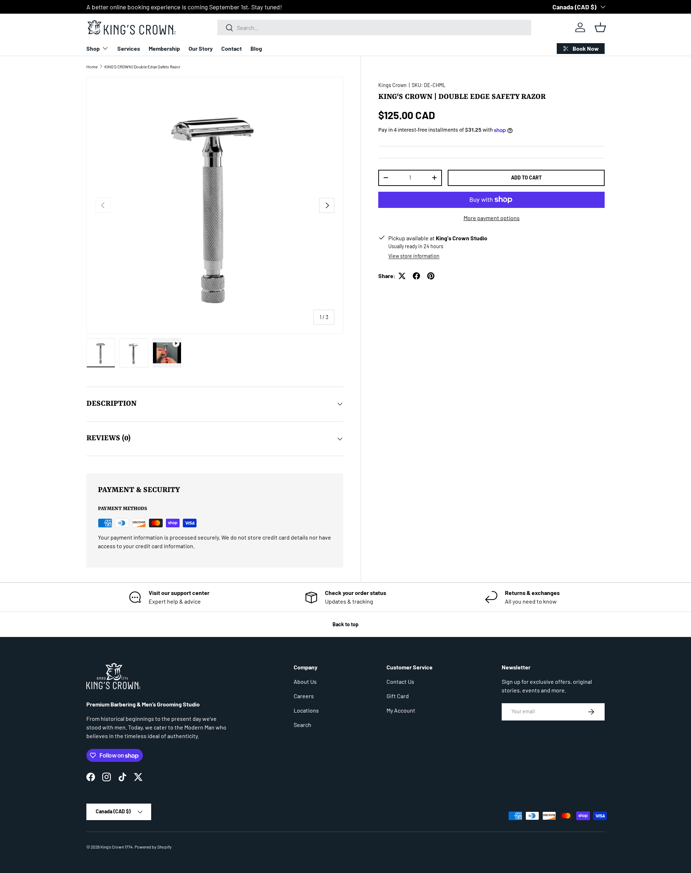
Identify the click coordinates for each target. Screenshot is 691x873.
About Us (305, 681)
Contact (231, 48)
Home (92, 66)
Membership (164, 48)
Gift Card (398, 695)
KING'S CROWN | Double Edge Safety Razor (142, 66)
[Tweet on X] (402, 276)
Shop (93, 48)
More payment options (492, 217)
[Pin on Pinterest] (431, 276)
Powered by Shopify (153, 846)
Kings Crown (392, 85)
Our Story (201, 48)
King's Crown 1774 (116, 846)
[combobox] (374, 27)
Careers (304, 695)
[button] (600, 27)
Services (128, 48)
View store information (413, 256)
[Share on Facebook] (416, 276)
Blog (256, 48)
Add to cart (526, 177)
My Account (401, 710)
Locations (306, 710)
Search (302, 724)
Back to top (345, 624)
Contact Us (400, 681)
